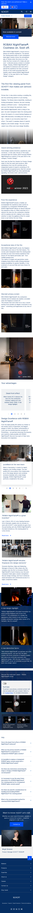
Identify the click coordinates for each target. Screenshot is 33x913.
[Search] (22, 12)
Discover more (10, 36)
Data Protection (16, 903)
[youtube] (21, 909)
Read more (5, 535)
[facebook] (11, 909)
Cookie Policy (9, 693)
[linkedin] (16, 909)
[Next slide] (24, 414)
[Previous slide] (8, 414)
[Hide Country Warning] (31, 2)
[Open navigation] (31, 12)
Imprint (10, 903)
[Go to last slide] (7, 488)
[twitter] (19, 909)
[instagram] (14, 909)
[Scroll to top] (30, 858)
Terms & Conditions (26, 903)
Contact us (28, 15)
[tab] (11, 414)
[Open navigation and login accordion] (26, 12)
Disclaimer (4, 903)
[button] (16, 743)
